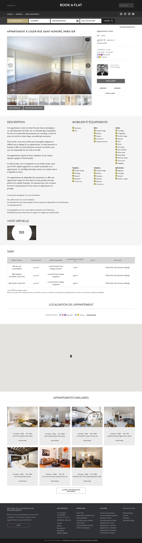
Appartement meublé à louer (85, 515)
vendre (19, 14)
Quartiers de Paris (105, 518)
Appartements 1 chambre (108, 525)
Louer (9, 14)
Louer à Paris (81, 523)
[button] (88, 65)
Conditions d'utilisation (70, 540)
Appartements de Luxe (107, 523)
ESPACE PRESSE (62, 533)
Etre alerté (111, 81)
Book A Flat (71, 6)
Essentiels (126, 518)
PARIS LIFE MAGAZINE (129, 508)
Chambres (34, 21)
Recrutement (61, 528)
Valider (107, 21)
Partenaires (60, 530)
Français (10, 6)
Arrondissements (59, 21)
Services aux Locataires (107, 513)
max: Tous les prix (88, 21)
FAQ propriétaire (82, 518)
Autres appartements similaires (71, 490)
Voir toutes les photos (34, 108)
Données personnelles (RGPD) (88, 540)
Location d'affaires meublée (108, 515)
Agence (59, 526)
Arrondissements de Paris (108, 520)
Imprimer (117, 88)
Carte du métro (91, 315)
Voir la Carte (110, 93)
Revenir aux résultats (127, 27)
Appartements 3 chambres (108, 530)
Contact (59, 523)
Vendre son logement (83, 528)
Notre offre (80, 513)
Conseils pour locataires (107, 533)
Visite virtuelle (14, 108)
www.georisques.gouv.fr (14, 205)
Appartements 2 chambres (108, 528)
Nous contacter (31, 14)
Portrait (125, 515)
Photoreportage (128, 513)
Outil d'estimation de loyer (85, 525)
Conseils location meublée (85, 520)
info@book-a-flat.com (64, 520)
